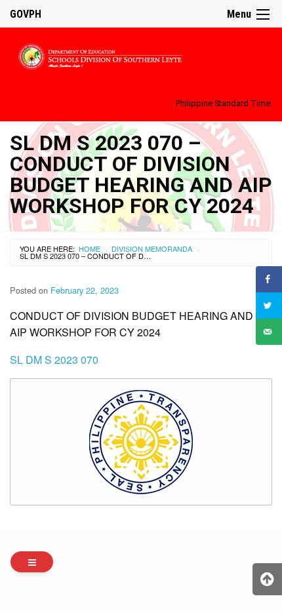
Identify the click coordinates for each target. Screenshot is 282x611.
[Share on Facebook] (269, 279)
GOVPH (25, 14)
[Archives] (31, 561)
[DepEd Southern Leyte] (141, 54)
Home (89, 248)
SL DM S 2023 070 (54, 359)
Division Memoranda (151, 248)
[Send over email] (269, 332)
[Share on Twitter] (269, 305)
